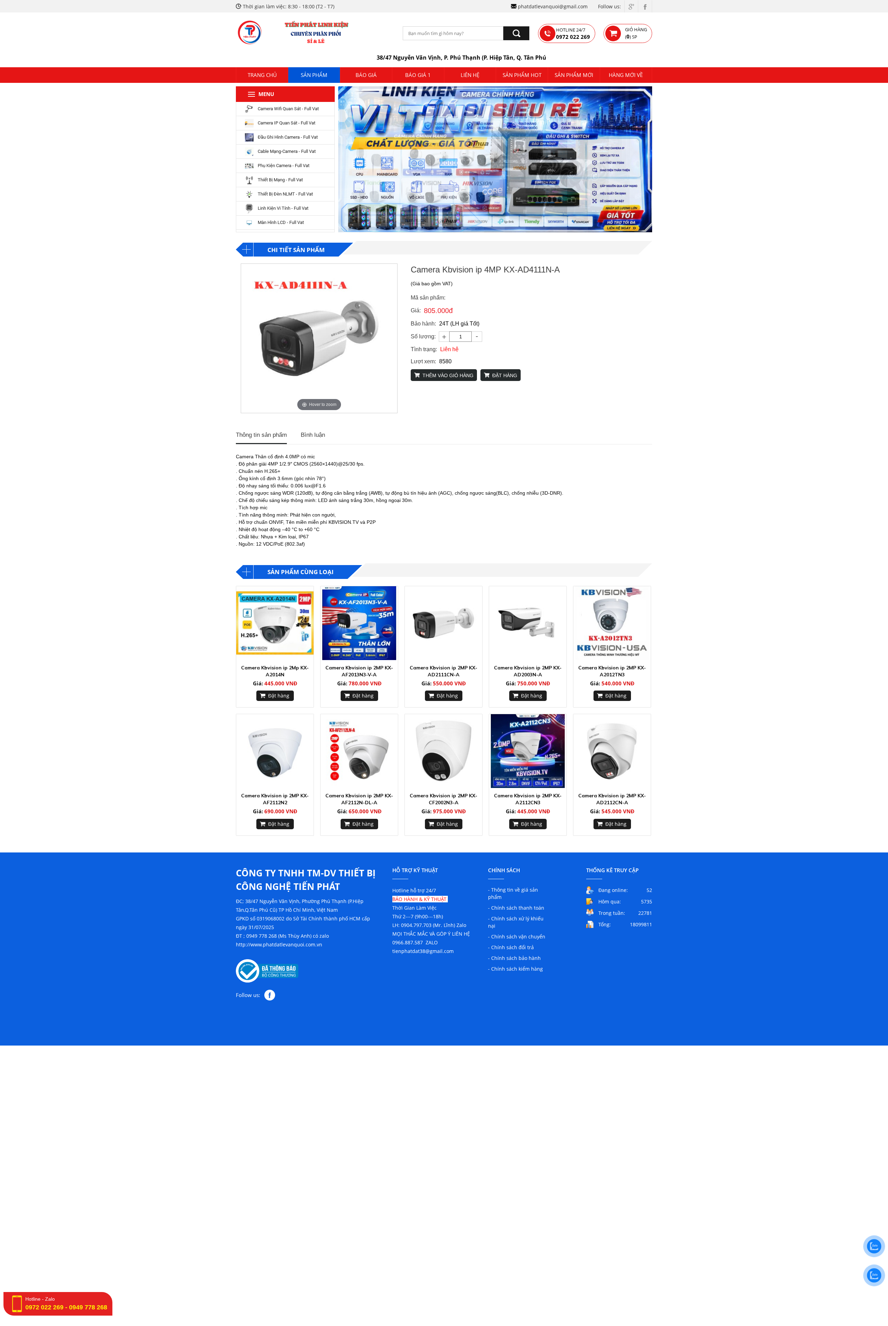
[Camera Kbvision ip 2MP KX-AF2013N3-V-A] (359, 623)
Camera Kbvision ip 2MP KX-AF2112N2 (275, 799)
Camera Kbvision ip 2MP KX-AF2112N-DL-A (359, 799)
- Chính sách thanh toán (516, 907)
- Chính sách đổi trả (511, 947)
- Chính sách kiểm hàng (515, 968)
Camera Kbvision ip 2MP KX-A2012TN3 (612, 671)
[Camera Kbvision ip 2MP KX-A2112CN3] (527, 751)
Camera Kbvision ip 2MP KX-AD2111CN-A (443, 671)
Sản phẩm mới (574, 74)
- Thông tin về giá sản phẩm (513, 893)
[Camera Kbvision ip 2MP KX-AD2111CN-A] (443, 623)
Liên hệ (470, 74)
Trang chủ (262, 74)
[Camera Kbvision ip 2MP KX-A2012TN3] (612, 623)
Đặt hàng (278, 695)
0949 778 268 (88, 1307)
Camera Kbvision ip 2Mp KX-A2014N (275, 671)
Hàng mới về (626, 74)
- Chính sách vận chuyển (516, 936)
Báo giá (366, 74)
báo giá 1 (418, 74)
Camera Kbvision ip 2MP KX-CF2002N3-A (443, 799)
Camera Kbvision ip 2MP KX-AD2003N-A (528, 671)
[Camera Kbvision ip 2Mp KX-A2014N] (275, 623)
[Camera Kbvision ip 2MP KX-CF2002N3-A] (443, 751)
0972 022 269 (44, 1307)
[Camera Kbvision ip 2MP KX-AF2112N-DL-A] (359, 751)
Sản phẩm (314, 74)
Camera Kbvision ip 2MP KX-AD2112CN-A (612, 799)
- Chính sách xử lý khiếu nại (516, 922)
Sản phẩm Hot (522, 74)
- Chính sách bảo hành (514, 958)
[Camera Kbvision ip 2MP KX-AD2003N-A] (527, 623)
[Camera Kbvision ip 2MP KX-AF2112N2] (275, 751)
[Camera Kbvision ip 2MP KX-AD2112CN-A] (612, 751)
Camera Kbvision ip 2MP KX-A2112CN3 (528, 799)
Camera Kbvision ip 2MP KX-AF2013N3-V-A (359, 671)
